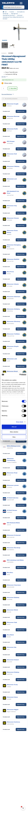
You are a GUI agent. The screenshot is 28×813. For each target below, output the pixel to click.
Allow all (14, 426)
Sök (22, 13)
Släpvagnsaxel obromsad (9, 15)
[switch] (24, 406)
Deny (14, 437)
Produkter (11, 12)
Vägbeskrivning (21, 111)
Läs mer (4, 76)
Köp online (13, 88)
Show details (19, 422)
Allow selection (14, 432)
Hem (6, 12)
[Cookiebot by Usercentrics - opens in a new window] (19, 375)
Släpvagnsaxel (14, 13)
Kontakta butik (6, 111)
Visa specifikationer (7, 94)
